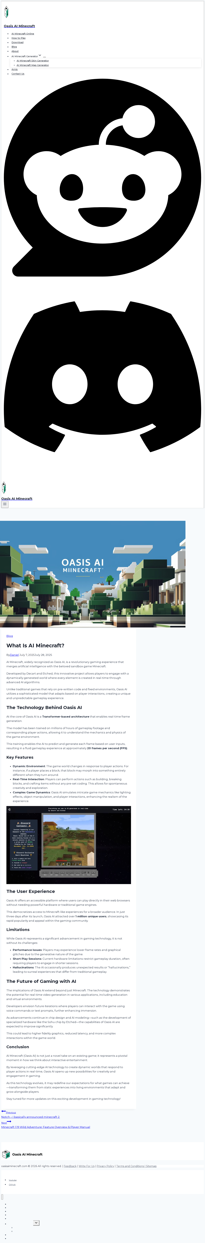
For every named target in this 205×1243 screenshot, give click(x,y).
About (15, 51)
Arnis (15, 69)
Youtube (12, 1180)
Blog (14, 46)
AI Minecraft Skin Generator (33, 60)
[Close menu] (2, 1197)
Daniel (14, 655)
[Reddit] (102, 275)
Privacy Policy (105, 1166)
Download (17, 42)
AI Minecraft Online (23, 33)
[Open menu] (4, 504)
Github (12, 1184)
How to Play (19, 38)
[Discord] (102, 474)
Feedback (70, 1166)
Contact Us (18, 73)
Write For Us (86, 1166)
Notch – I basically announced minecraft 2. (30, 1114)
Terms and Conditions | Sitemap (136, 1166)
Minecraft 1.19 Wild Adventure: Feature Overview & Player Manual (45, 1125)
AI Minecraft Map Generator (33, 65)
